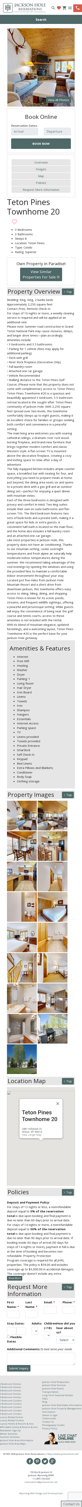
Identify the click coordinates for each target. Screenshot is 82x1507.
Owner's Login (50, 1415)
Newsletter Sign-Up (10, 1430)
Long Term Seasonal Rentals (57, 1395)
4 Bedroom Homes (10, 1390)
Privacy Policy (49, 1428)
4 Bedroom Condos (10, 1410)
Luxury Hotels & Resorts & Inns (16, 1423)
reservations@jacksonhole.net (41, 1482)
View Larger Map (32, 1134)
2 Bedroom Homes (10, 1383)
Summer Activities (10, 1436)
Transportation (50, 1391)
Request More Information (41, 190)
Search (41, 19)
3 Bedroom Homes (10, 1387)
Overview (41, 162)
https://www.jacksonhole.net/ (63, 1453)
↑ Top (68, 292)
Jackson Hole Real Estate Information (62, 1405)
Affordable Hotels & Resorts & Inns (19, 1427)
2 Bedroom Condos (10, 1403)
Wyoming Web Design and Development (41, 1493)
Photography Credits (53, 1425)
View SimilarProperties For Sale (41, 274)
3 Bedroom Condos (10, 1407)
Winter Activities (8, 1433)
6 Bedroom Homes (10, 1397)
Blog (44, 1401)
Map (41, 176)
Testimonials (49, 1418)
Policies (41, 183)
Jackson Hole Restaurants (55, 1381)
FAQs (45, 1398)
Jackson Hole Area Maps (13, 1443)
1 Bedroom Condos (10, 1400)
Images (41, 169)
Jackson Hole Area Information (16, 1440)
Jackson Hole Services (54, 1385)
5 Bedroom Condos (10, 1413)
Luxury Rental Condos (12, 1420)
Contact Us (48, 1421)
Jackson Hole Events (53, 1388)
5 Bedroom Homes (10, 1393)
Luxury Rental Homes (11, 1417)
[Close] (57, 1103)
